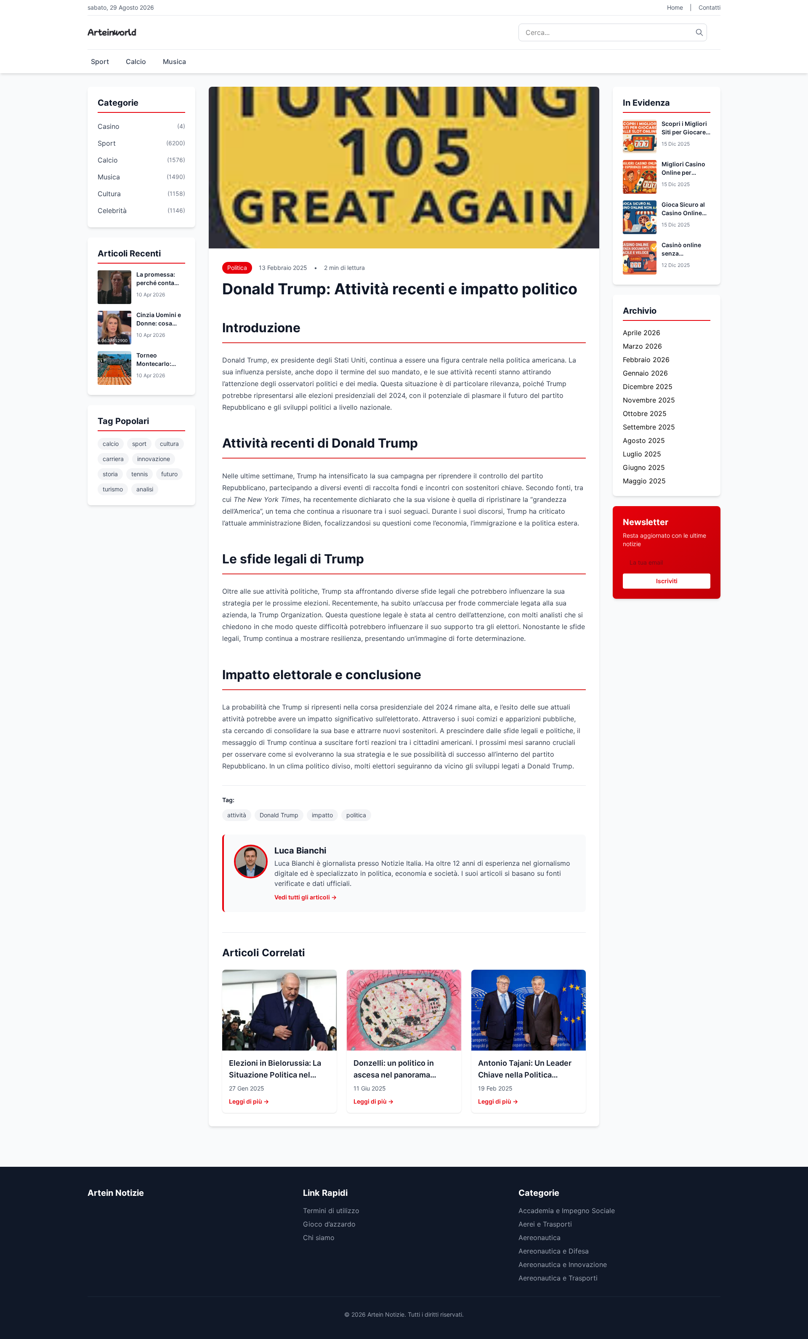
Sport (100, 61)
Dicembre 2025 (647, 386)
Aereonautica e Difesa (553, 1251)
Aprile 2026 (641, 332)
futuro (169, 473)
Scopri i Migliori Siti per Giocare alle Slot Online (684, 132)
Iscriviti (667, 580)
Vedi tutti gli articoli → (305, 897)
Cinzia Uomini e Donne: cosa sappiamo (158, 323)
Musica (174, 61)
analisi (144, 489)
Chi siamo (319, 1237)
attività (236, 815)
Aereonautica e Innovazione (562, 1264)
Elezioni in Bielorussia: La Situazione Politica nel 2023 (275, 1075)
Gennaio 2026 (645, 373)
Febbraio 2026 (646, 359)
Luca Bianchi (300, 851)
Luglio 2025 (642, 454)
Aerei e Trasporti (545, 1224)
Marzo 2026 (642, 346)
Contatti (709, 7)
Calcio (136, 61)
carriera (113, 458)
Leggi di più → (249, 1101)
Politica (237, 267)
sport (139, 443)
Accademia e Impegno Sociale (566, 1210)
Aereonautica (539, 1237)
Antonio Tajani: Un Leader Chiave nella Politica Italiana (524, 1075)
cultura (169, 443)
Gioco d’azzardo (329, 1224)
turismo (113, 489)
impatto (322, 815)
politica (356, 815)
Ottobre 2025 (645, 413)
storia (110, 473)
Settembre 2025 (649, 427)
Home (675, 7)
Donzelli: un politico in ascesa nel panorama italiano (394, 1075)
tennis (139, 473)
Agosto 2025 (644, 440)
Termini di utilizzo (331, 1210)
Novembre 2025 (649, 400)
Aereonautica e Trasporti (558, 1278)
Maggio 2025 (644, 481)
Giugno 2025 (644, 467)
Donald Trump (279, 815)
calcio (111, 443)
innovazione (153, 458)
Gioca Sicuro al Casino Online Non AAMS (683, 213)
